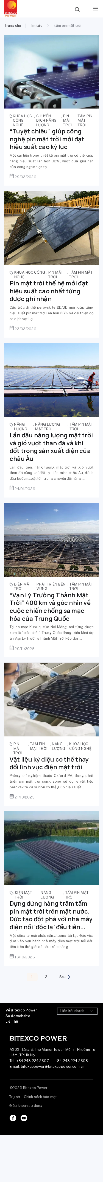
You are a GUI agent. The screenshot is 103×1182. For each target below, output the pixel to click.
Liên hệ (11, 1021)
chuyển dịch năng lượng (46, 120)
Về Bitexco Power (21, 1010)
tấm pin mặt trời (85, 120)
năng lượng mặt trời (47, 426)
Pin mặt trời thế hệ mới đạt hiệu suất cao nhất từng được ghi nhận (49, 291)
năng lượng (20, 426)
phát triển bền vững (51, 586)
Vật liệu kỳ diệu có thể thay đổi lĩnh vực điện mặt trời (49, 763)
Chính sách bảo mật (40, 1097)
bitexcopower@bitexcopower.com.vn (52, 1066)
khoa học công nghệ (22, 120)
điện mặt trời (22, 586)
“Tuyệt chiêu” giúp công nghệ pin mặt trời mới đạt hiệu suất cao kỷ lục (47, 139)
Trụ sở (14, 1097)
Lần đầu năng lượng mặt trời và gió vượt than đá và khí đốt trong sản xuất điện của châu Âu (51, 447)
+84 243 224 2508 (71, 1061)
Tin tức (36, 26)
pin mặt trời (67, 120)
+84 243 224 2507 (32, 1061)
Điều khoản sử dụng (26, 1106)
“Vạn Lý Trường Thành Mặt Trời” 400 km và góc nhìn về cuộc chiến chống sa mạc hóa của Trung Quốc (50, 607)
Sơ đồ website (17, 1016)
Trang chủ (12, 26)
